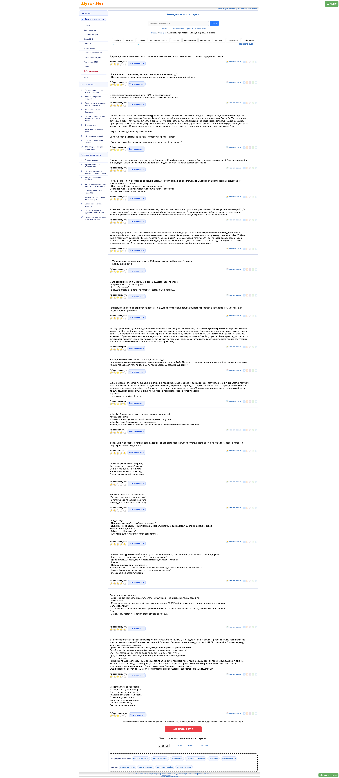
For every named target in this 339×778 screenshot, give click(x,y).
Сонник (86, 67)
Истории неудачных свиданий (93, 98)
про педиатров (190, 40)
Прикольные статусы (92, 57)
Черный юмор (176, 758)
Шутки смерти (90, 125)
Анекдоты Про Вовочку (195, 758)
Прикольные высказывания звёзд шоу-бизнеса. (95, 218)
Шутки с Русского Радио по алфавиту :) (95, 198)
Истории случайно (184, 767)
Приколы (87, 44)
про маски (129, 40)
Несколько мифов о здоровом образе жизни (94, 211)
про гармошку (233, 40)
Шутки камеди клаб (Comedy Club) (92, 166)
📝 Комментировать (233, 62)
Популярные (178, 29)
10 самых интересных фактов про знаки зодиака (95, 172)
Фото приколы (89, 48)
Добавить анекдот (91, 71)
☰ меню (332, 3)
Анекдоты (165, 29)
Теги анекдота (136, 63)
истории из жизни (229, 758)
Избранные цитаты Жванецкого (92, 111)
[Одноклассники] (247, 62)
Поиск (214, 23)
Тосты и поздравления (93, 53)
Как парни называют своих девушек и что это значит (95, 185)
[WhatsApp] (253, 62)
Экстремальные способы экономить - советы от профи (95, 118)
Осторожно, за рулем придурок (93, 205)
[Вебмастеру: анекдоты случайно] (93, 19)
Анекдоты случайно (165, 767)
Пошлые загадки (91, 160)
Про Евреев (213, 758)
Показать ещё (246, 44)
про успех (176, 40)
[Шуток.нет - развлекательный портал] (92, 6)
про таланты (205, 40)
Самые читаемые (146, 767)
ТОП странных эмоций (94, 136)
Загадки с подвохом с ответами (93, 179)
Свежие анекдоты (328, 775)
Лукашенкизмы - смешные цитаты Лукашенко (95, 104)
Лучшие (189, 29)
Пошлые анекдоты (160, 758)
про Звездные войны (251, 40)
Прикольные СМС (91, 62)
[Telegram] (256, 62)
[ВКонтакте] (244, 62)
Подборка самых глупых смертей (94, 141)
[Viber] (250, 62)
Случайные (200, 29)
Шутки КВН (88, 39)
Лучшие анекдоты (127, 767)
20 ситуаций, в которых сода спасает (94, 148)
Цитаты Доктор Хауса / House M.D (94, 192)
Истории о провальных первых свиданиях (94, 91)
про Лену (141, 40)
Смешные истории (91, 35)
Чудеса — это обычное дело (94, 130)
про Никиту (219, 40)
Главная (87, 25)
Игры (86, 78)
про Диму (117, 40)
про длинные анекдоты (158, 40)
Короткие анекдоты (140, 758)
